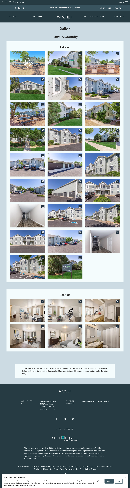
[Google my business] (23, 8)
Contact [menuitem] (119, 17)
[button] (27, 63)
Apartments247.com (45, 466)
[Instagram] (19, 8)
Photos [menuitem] (38, 17)
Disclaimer (38, 469)
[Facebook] (15, 8)
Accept (109, 481)
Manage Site (48, 469)
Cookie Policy (85, 469)
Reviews (94, 469)
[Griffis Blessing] (65, 438)
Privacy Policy (59, 469)
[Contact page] (6, 2)
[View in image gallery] (80, 53)
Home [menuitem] (12, 17)
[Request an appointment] (10, 2)
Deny (118, 481)
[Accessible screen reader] (2, 2)
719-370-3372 (111, 8)
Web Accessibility (72, 469)
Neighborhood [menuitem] (93, 17)
